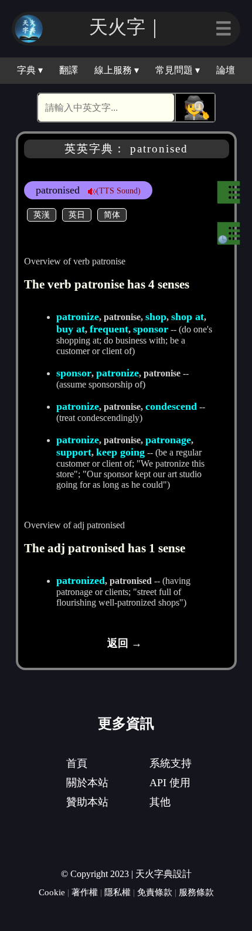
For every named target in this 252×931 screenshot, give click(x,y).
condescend (171, 406)
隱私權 (117, 892)
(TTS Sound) (118, 190)
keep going (120, 452)
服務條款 (196, 892)
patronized (80, 580)
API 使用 (169, 783)
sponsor (150, 329)
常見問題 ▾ (177, 70)
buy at (70, 329)
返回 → (124, 643)
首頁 (76, 763)
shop (155, 316)
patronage (168, 440)
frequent (109, 329)
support (73, 452)
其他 (160, 802)
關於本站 (87, 783)
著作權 (84, 892)
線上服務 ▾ (116, 70)
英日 (77, 214)
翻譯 (68, 70)
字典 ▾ (30, 70)
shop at (187, 316)
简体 (112, 214)
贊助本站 (87, 802)
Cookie (52, 892)
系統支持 (170, 763)
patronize (77, 316)
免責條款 (154, 892)
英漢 (41, 214)
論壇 (225, 70)
